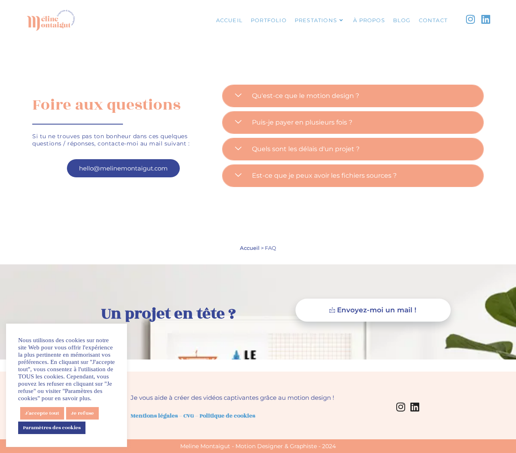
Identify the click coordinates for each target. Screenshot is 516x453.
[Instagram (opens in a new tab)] (470, 19)
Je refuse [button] (82, 413)
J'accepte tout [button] (42, 413)
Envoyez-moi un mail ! (376, 310)
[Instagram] (400, 406)
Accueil (250, 248)
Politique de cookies (227, 415)
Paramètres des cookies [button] (52, 427)
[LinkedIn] (414, 406)
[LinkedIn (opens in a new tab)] (485, 19)
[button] (353, 96)
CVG (188, 415)
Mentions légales (154, 415)
